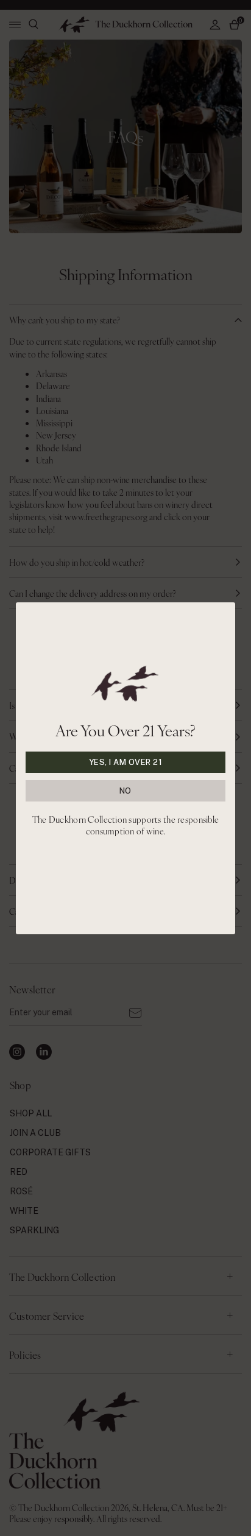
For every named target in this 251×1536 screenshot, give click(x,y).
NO (125, 790)
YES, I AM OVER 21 (126, 762)
